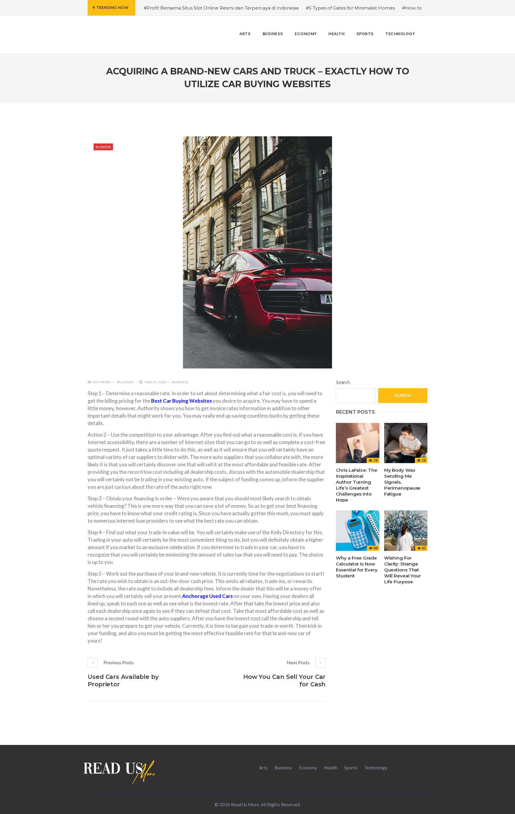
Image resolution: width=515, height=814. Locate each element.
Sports (350, 767)
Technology (375, 767)
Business (103, 147)
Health (330, 767)
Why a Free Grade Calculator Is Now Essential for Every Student (356, 567)
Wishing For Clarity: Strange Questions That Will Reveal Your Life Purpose (402, 570)
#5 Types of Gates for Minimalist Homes (350, 8)
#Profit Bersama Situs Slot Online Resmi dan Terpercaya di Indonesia (221, 8)
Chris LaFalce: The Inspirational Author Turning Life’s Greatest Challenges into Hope (356, 485)
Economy (308, 767)
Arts (263, 767)
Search (343, 382)
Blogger (125, 382)
